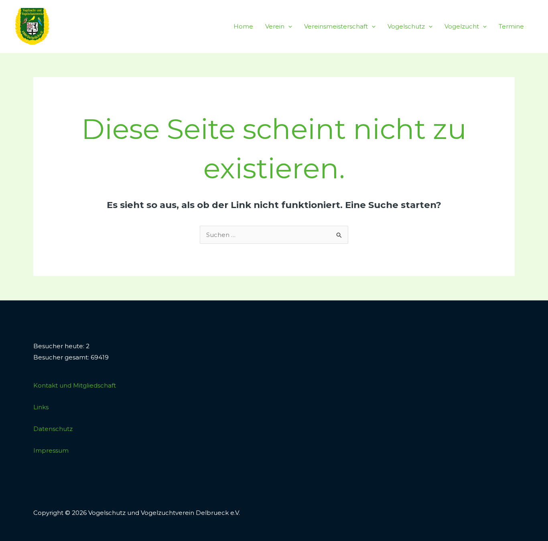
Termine (511, 26)
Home (243, 26)
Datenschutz (53, 429)
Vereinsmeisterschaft (336, 26)
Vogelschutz (406, 26)
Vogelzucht (461, 26)
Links (41, 407)
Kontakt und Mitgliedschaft (74, 385)
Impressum (51, 450)
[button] (288, 26)
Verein (274, 26)
